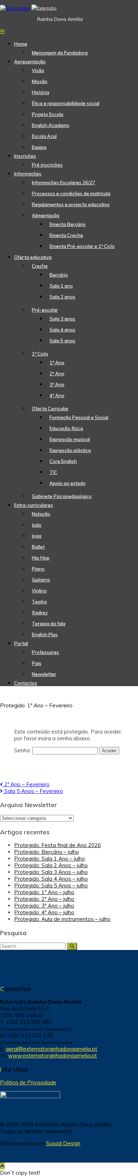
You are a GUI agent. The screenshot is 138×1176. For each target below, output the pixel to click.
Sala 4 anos (62, 329)
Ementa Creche (66, 235)
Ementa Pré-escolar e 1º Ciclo (82, 246)
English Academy (50, 125)
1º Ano (57, 362)
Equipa (39, 147)
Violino (39, 590)
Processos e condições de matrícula (71, 193)
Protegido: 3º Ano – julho (44, 905)
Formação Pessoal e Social (79, 417)
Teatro (39, 601)
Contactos (25, 683)
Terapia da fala (48, 623)
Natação (41, 514)
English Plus (45, 634)
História (40, 92)
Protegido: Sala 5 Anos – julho (51, 885)
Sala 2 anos (62, 297)
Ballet (38, 547)
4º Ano (57, 395)
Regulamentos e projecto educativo (71, 204)
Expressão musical (70, 439)
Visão (38, 70)
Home (20, 44)
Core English (63, 461)
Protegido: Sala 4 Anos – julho (51, 878)
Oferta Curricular (50, 408)
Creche (40, 266)
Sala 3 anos (62, 318)
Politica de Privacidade (28, 1082)
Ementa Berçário (68, 224)
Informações (27, 173)
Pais (36, 663)
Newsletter (44, 674)
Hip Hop (41, 558)
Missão (39, 81)
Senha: (23, 750)
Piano (38, 569)
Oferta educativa (33, 257)
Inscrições (25, 156)
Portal (21, 643)
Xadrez (40, 612)
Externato (47, 8)
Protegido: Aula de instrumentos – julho (62, 919)
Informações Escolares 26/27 (63, 182)
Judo (36, 525)
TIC (53, 472)
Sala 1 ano (61, 286)
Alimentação (45, 215)
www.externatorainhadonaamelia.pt (52, 1055)
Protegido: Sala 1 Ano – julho (49, 858)
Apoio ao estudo (68, 483)
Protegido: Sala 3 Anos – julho (51, 872)
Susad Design (63, 1143)
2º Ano (57, 373)
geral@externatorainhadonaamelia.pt (51, 1048)
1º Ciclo (40, 354)
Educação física (66, 428)
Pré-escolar (45, 310)
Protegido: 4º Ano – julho (44, 912)
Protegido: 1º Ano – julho (44, 892)
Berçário (59, 275)
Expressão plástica (70, 450)
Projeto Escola (47, 114)
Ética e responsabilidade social (65, 103)
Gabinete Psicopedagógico (62, 496)
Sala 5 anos (62, 340)
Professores (45, 652)
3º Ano (57, 384)
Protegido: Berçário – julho (46, 851)
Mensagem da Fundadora (60, 53)
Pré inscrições (47, 165)
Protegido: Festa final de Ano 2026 (57, 845)
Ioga (36, 536)
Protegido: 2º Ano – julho (44, 899)
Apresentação (30, 61)
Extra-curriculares (33, 505)
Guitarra (41, 580)
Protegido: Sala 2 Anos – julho (51, 865)
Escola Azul (44, 136)
